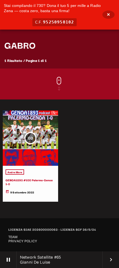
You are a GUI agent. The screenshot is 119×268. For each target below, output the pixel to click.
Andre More (14, 172)
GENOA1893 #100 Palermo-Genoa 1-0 (29, 182)
